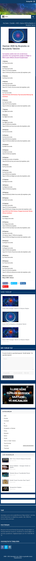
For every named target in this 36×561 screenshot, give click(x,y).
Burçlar (5, 425)
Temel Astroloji (7, 443)
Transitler (6, 445)
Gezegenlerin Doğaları (16, 487)
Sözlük (5, 438)
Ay (4, 423)
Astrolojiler (6, 420)
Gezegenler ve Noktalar (9, 428)
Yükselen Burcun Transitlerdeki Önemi (20, 473)
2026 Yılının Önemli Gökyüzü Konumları (20, 458)
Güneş (5, 430)
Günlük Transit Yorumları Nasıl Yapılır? (20, 480)
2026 (5, 415)
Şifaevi (5, 435)
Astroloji (6, 418)
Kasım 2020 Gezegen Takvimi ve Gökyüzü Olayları (16, 339)
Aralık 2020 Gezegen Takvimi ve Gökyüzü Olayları (16, 308)
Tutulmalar (6, 448)
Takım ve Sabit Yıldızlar (10, 440)
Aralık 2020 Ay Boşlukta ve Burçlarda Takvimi (14, 324)
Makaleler (6, 433)
